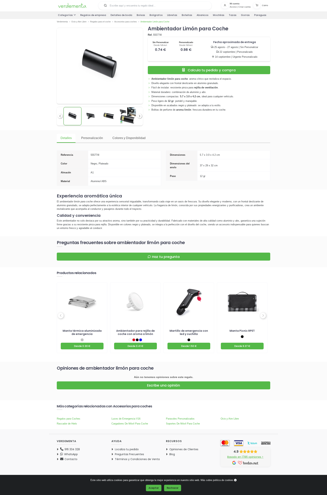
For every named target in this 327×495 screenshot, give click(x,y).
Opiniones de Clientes (183, 449)
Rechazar (172, 488)
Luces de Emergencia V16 (125, 418)
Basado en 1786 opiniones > (245, 457)
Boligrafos (156, 15)
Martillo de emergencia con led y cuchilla (189, 332)
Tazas (232, 15)
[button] (105, 5)
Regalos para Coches (68, 418)
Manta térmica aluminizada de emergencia (82, 332)
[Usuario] (225, 5)
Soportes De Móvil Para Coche (183, 423)
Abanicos (202, 15)
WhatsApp (70, 454)
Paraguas (260, 15)
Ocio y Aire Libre (230, 418)
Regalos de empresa (93, 15)
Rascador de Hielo (67, 423)
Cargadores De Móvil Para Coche (129, 423)
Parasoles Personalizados (180, 418)
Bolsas (141, 15)
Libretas (172, 15)
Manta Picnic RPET (242, 331)
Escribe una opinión (163, 385)
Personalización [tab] (92, 138)
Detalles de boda (121, 15)
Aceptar (154, 488)
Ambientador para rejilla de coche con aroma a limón (135, 332)
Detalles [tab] (66, 138)
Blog (172, 454)
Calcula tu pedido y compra (212, 70)
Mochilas (218, 15)
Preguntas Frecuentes (129, 454)
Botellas (187, 15)
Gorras (245, 15)
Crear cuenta (244, 7)
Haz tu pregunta (166, 256)
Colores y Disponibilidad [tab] (129, 138)
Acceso (233, 7)
